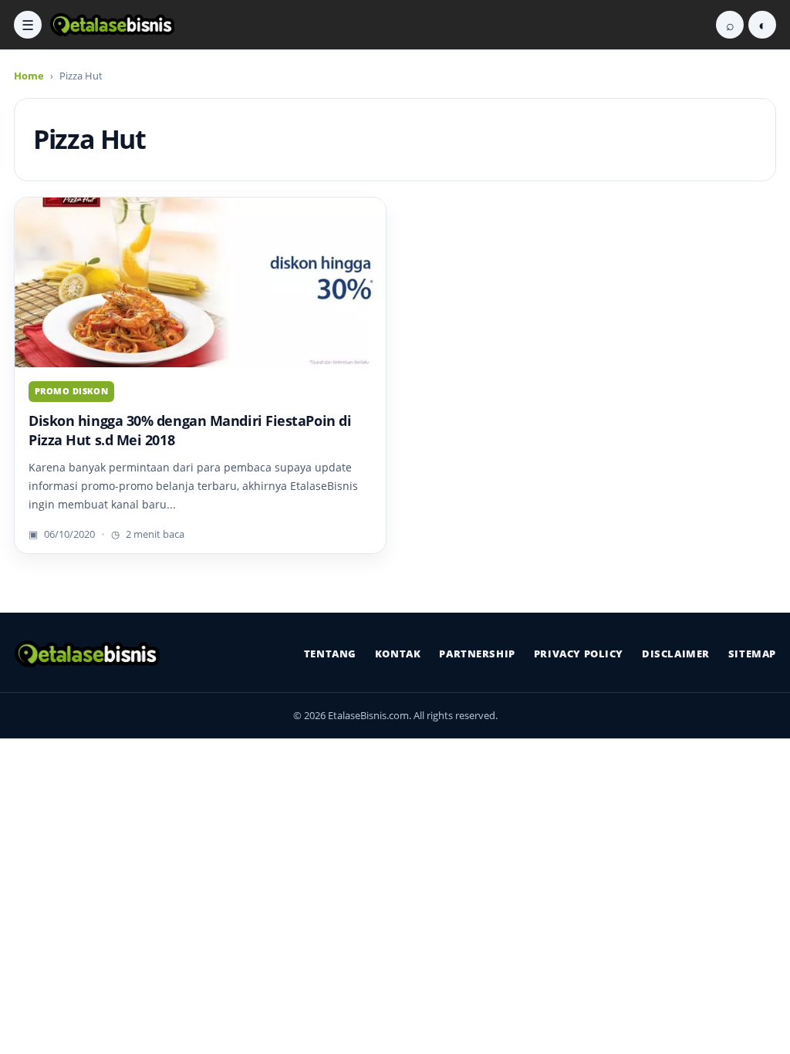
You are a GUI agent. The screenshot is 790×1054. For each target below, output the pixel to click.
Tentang (330, 653)
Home (29, 76)
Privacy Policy (578, 653)
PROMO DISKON (71, 391)
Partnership (477, 653)
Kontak (398, 653)
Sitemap (752, 653)
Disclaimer (676, 653)
